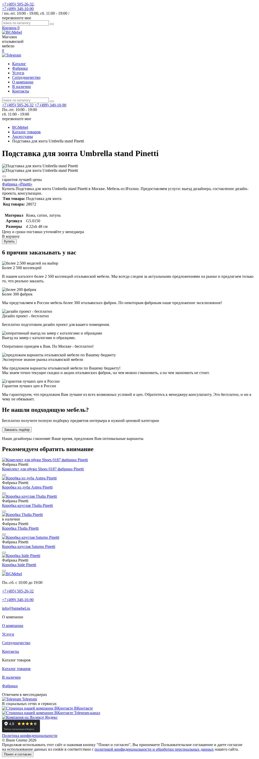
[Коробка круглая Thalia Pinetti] (29, 496)
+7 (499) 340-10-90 (18, 9)
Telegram (29, 699)
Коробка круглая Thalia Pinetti (27, 505)
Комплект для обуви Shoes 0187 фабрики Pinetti (43, 469)
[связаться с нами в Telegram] (11, 55)
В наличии (21, 86)
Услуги (18, 73)
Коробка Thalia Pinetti (20, 528)
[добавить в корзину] (4, 176)
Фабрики (20, 68)
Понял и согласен (17, 754)
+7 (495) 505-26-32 (18, 4)
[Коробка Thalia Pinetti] (22, 514)
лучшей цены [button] (22, 179)
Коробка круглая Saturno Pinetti (28, 546)
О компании (22, 82)
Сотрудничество (26, 77)
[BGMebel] (12, 32)
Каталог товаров (16, 669)
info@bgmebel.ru (16, 608)
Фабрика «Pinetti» (17, 184)
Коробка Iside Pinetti (19, 565)
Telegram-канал (86, 713)
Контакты (20, 91)
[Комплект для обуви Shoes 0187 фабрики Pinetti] (45, 460)
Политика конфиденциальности (29, 735)
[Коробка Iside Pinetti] (21, 555)
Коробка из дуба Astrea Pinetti (27, 487)
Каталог (19, 64)
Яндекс (51, 717)
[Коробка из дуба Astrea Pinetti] (29, 478)
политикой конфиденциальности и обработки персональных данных (154, 749)
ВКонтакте (83, 708)
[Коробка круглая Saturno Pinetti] (30, 537)
